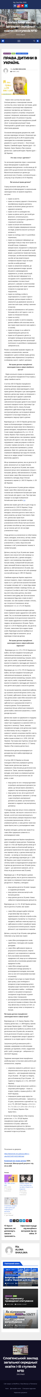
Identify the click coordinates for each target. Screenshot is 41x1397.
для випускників (17, 1272)
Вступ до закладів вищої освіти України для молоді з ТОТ (20, 1280)
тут (24, 500)
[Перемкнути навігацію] (18, 41)
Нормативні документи (20, 1392)
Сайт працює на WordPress (12, 1384)
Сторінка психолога (22, 53)
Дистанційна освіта (15, 1388)
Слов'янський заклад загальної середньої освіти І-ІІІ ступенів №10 (20, 27)
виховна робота (9, 1314)
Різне (13, 53)
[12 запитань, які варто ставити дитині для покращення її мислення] (11, 1201)
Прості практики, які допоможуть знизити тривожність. (10, 1231)
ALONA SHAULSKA (19, 69)
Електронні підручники (29, 1388)
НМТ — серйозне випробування (15, 1320)
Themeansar (33, 1384)
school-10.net (21, 1304)
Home (7, 1388)
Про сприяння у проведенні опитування (19, 1299)
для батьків (7, 53)
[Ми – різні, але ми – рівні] (11, 1178)
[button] (34, 41)
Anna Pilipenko (22, 1283)
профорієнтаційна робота (12, 1275)
